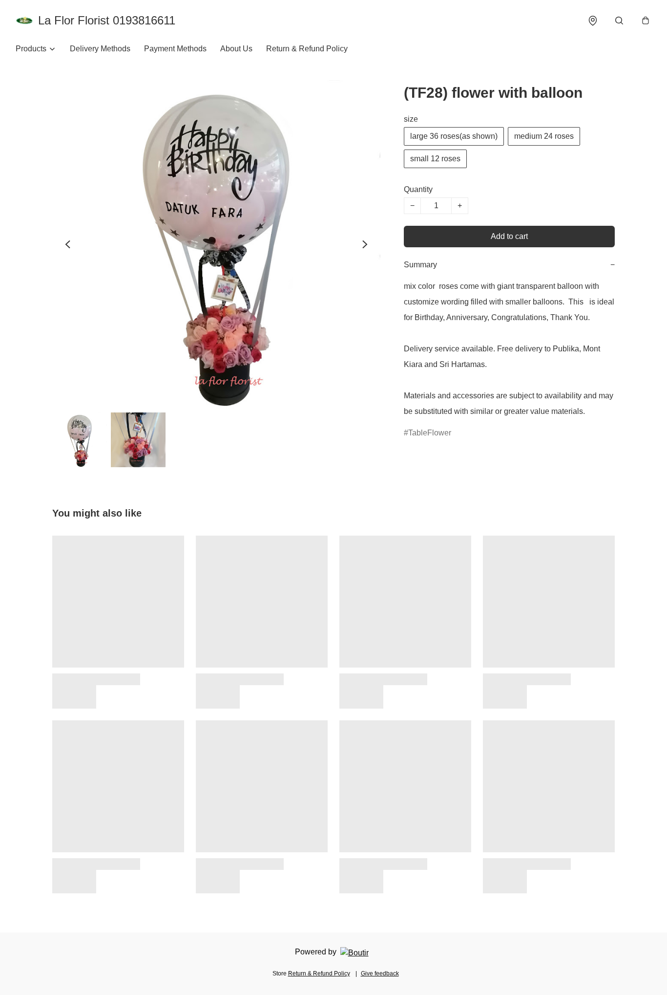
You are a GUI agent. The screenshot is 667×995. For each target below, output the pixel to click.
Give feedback (380, 973)
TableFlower (429, 433)
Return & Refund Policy (307, 48)
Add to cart (509, 236)
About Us (236, 48)
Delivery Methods (100, 48)
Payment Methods (175, 48)
